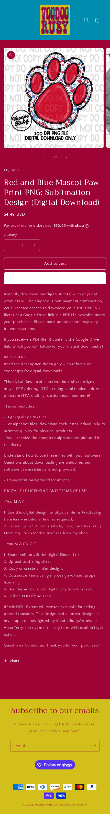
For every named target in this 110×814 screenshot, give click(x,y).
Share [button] (14, 661)
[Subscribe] (94, 746)
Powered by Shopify (73, 804)
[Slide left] (43, 157)
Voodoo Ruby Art (47, 804)
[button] (10, 20)
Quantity (10, 235)
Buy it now (55, 278)
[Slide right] (66, 157)
